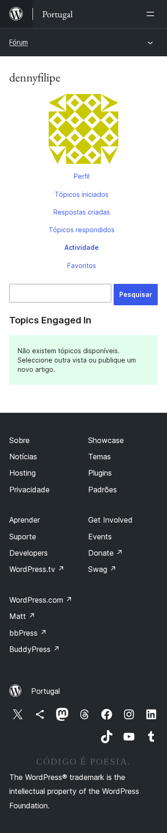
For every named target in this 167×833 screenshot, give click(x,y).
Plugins (100, 472)
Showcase (106, 440)
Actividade (81, 247)
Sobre (19, 440)
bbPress (28, 633)
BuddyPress (34, 649)
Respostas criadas (81, 212)
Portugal (45, 691)
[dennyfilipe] (83, 131)
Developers (28, 553)
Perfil (82, 176)
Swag (102, 569)
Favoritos (81, 265)
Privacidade (29, 489)
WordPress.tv (36, 569)
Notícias (23, 456)
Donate (105, 553)
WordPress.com (40, 600)
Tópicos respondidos (82, 230)
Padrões (102, 489)
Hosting (22, 472)
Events (100, 536)
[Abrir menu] (152, 14)
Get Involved (110, 519)
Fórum (18, 42)
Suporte (22, 536)
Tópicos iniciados (82, 194)
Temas (99, 456)
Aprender (24, 519)
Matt (22, 616)
